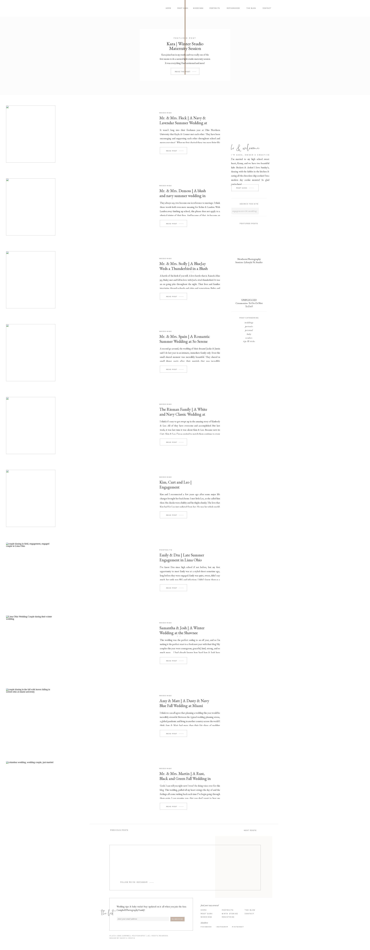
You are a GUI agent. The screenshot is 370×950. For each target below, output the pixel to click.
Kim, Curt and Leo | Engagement (175, 484)
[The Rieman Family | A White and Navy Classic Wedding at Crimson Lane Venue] (30, 425)
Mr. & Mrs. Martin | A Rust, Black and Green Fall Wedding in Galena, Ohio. (185, 778)
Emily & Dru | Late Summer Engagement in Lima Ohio (181, 557)
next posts (250, 830)
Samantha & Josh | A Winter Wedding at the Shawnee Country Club (182, 632)
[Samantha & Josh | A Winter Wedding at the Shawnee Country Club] (30, 644)
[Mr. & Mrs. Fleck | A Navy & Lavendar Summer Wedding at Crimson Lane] (30, 134)
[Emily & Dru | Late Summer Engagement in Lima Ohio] (30, 571)
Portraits (165, 550)
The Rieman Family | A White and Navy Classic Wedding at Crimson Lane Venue (183, 414)
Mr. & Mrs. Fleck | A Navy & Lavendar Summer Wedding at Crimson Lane (183, 122)
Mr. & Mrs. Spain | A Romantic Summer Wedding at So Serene (184, 339)
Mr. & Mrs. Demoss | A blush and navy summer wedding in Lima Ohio (182, 195)
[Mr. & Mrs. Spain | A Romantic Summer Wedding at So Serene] (30, 352)
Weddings (165, 113)
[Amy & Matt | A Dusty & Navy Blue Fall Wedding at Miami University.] (30, 716)
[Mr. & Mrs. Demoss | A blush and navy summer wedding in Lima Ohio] (30, 206)
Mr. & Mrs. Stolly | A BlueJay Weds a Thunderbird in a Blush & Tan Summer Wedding (183, 268)
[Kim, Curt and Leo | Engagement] (30, 498)
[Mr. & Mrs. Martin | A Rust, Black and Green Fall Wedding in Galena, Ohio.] (30, 789)
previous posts (119, 830)
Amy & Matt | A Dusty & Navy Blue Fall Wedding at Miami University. (184, 705)
